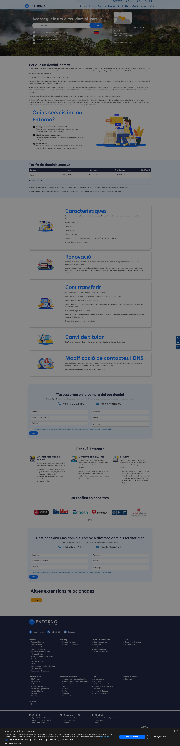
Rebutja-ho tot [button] (160, 737)
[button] (60, 743)
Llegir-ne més (104, 736)
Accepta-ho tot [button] (132, 737)
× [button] (177, 730)
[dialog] (90, 737)
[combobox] (175, 731)
